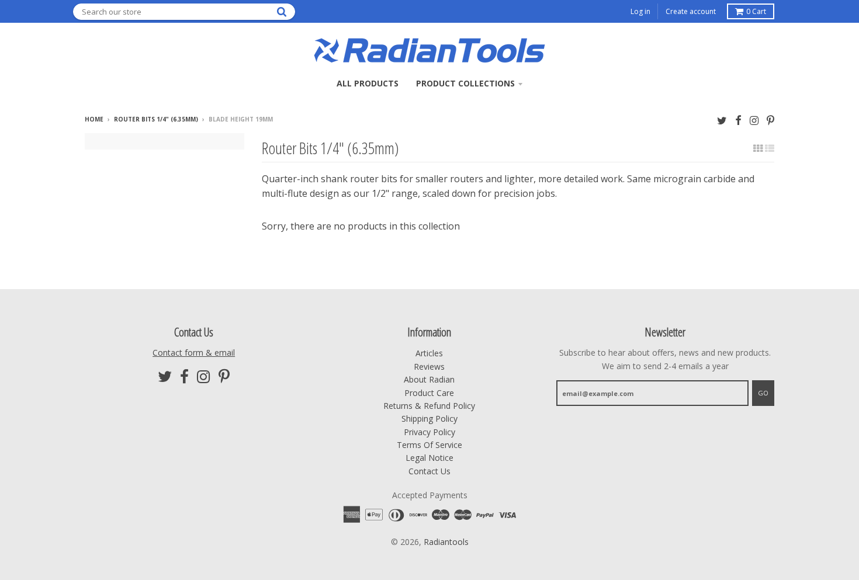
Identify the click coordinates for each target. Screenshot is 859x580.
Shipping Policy (429, 418)
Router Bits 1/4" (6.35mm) (156, 119)
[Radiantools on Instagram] (754, 120)
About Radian (429, 379)
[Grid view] (758, 148)
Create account (691, 11)
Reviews (429, 366)
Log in (640, 11)
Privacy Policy (429, 431)
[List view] (769, 148)
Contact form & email (194, 352)
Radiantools (446, 541)
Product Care (429, 392)
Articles (429, 353)
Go (763, 392)
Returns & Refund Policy (429, 405)
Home (94, 119)
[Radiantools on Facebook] (738, 120)
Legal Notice (429, 457)
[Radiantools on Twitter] (722, 120)
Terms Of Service (429, 444)
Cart (756, 11)
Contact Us (429, 471)
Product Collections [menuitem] (465, 83)
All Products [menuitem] (368, 83)
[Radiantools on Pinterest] (770, 120)
